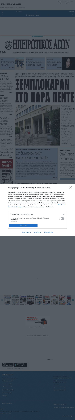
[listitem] (37, 214)
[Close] (71, 188)
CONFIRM (23, 225)
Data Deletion (26, 232)
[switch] (61, 218)
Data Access (37, 232)
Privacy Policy (48, 232)
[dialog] (37, 210)
